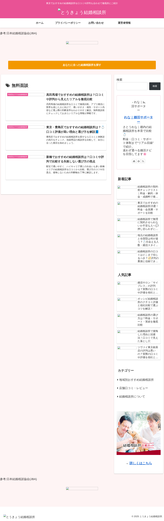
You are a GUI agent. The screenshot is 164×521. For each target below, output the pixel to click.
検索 (119, 79)
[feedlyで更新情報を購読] (138, 161)
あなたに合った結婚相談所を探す (82, 65)
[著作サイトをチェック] (134, 161)
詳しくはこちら (141, 463)
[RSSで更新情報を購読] (143, 161)
